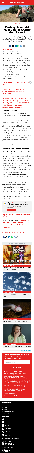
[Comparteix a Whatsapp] (18, 46)
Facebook (14, 225)
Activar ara (11, 210)
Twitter (21, 225)
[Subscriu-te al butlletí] (5, 395)
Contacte (4, 407)
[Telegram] (16, 395)
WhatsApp (25, 220)
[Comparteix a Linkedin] (16, 46)
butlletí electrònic (17, 223)
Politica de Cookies (7, 414)
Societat (17, 24)
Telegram (5, 223)
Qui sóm (4, 405)
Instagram (6, 227)
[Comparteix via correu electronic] (24, 46)
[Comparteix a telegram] (21, 46)
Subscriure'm (17, 368)
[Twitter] (9, 395)
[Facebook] (7, 395)
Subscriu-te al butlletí (11, 419)
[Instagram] (12, 395)
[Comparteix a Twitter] (13, 46)
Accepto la (14, 371)
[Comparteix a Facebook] (10, 46)
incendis (22, 233)
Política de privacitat (8, 412)
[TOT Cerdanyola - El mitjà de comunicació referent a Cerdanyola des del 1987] (17, 2)
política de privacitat (17, 371)
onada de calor (9, 233)
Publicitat (4, 409)
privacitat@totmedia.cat (11, 389)
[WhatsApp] (14, 395)
